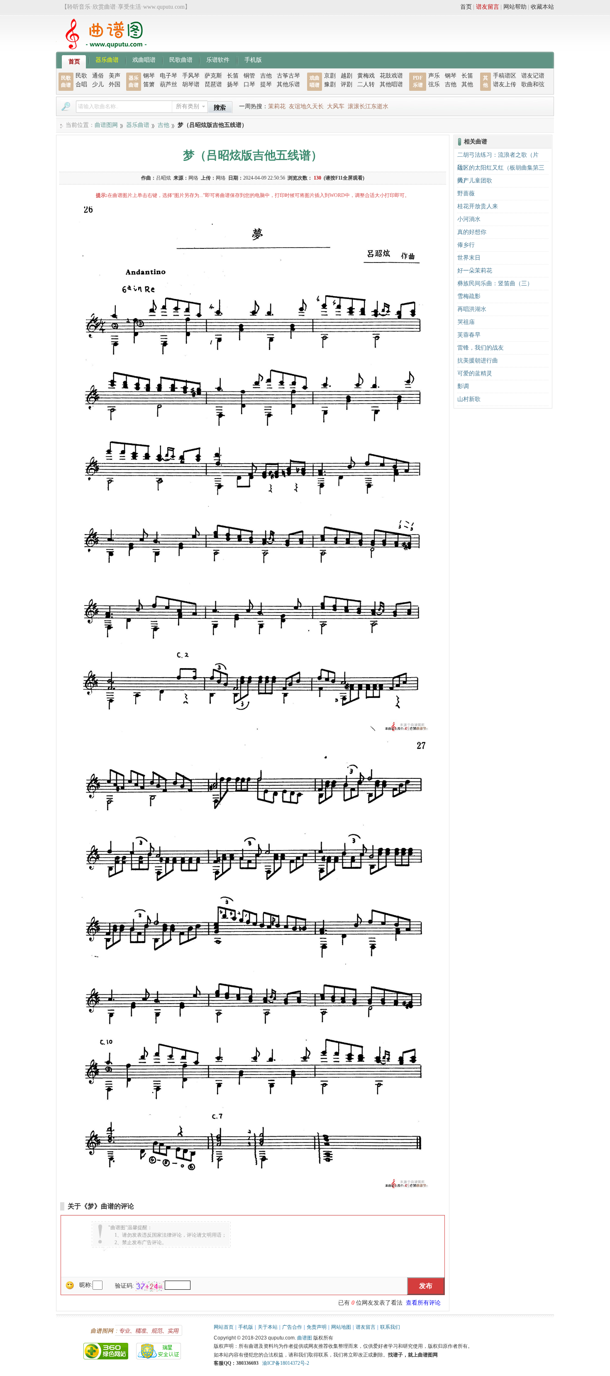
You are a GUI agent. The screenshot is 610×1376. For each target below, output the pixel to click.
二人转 (366, 84)
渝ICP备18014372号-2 (285, 1363)
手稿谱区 (504, 76)
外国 (114, 84)
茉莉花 (276, 106)
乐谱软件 (217, 59)
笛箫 (149, 84)
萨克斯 (213, 76)
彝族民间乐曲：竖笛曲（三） (495, 283)
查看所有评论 (423, 1303)
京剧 (330, 76)
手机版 (253, 59)
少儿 (98, 84)
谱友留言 (487, 7)
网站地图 (341, 1327)
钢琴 (149, 76)
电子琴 (168, 76)
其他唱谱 (391, 84)
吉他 (266, 76)
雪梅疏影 (469, 296)
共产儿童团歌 (474, 180)
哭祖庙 (466, 322)
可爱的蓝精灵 (474, 373)
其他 (467, 84)
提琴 (266, 84)
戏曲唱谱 (144, 59)
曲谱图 (304, 1338)
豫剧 (330, 84)
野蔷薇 (466, 193)
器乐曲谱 (107, 59)
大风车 (335, 106)
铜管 (249, 76)
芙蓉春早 (469, 335)
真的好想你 (471, 232)
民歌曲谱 (181, 59)
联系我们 (390, 1327)
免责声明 (317, 1327)
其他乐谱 (288, 84)
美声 (114, 76)
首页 (466, 7)
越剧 (346, 76)
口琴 (249, 84)
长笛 (233, 76)
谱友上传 (504, 84)
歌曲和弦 (532, 84)
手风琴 (191, 76)
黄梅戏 (366, 76)
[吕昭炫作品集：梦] (252, 730)
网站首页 (224, 1327)
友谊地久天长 (306, 106)
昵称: (86, 1285)
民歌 (81, 76)
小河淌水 (469, 219)
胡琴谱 (191, 84)
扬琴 (233, 84)
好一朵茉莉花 (474, 270)
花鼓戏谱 (391, 76)
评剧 (346, 84)
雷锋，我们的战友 (480, 348)
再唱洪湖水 (471, 309)
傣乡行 (466, 245)
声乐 (434, 76)
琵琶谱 (213, 84)
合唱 (81, 84)
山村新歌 (469, 399)
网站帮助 (515, 7)
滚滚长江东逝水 (368, 106)
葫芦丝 (168, 84)
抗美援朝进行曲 (477, 360)
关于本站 (268, 1327)
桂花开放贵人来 (477, 206)
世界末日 (469, 258)
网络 (193, 178)
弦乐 (434, 84)
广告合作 (292, 1327)
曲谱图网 (106, 125)
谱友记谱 (532, 76)
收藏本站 (542, 7)
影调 (463, 386)
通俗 (98, 76)
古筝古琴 (288, 76)
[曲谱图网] (101, 47)
